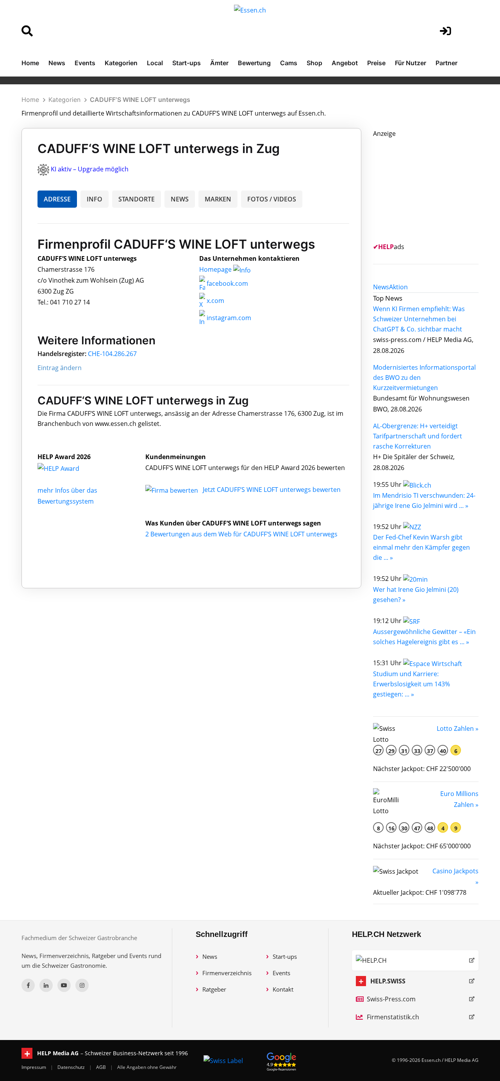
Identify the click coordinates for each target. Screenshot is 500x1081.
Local (155, 63)
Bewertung (254, 63)
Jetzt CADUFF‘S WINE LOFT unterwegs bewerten (272, 489)
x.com (214, 300)
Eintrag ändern (60, 367)
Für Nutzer (410, 63)
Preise (376, 63)
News (56, 63)
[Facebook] (28, 985)
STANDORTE (136, 199)
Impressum (34, 1067)
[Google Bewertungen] (281, 1060)
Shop (314, 63)
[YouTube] (64, 985)
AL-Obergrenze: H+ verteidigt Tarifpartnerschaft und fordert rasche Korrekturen (417, 436)
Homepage (216, 269)
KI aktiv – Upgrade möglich (90, 169)
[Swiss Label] (223, 1060)
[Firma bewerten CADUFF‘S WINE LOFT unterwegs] (172, 489)
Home (30, 63)
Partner (446, 63)
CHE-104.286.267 (112, 353)
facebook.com (226, 283)
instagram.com (228, 317)
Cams (288, 63)
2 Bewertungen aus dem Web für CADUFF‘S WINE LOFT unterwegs (241, 534)
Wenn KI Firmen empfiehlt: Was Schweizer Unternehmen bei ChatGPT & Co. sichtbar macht (419, 319)
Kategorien (121, 63)
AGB (101, 1067)
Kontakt (283, 989)
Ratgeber (214, 989)
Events (85, 63)
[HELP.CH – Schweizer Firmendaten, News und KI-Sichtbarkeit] (415, 960)
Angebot (345, 63)
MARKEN (218, 199)
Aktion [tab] (398, 287)
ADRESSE (57, 199)
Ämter (219, 63)
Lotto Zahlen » (458, 728)
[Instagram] (82, 985)
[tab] (381, 287)
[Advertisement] (431, 188)
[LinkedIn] (46, 985)
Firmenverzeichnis (227, 973)
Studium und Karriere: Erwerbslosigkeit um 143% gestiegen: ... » (411, 684)
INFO (94, 199)
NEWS (180, 199)
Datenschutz (71, 1067)
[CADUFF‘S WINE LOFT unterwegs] (67, 467)
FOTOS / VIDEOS (271, 199)
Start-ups (186, 63)
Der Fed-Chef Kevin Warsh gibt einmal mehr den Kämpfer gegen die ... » (421, 547)
